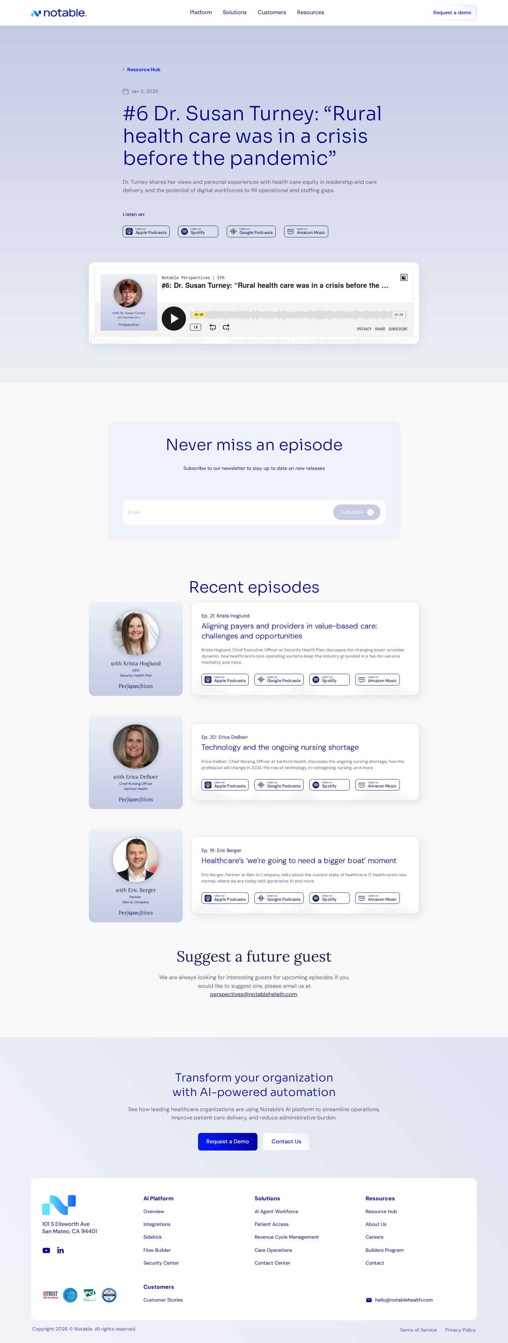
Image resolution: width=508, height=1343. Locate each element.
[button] (201, 12)
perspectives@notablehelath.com (253, 994)
